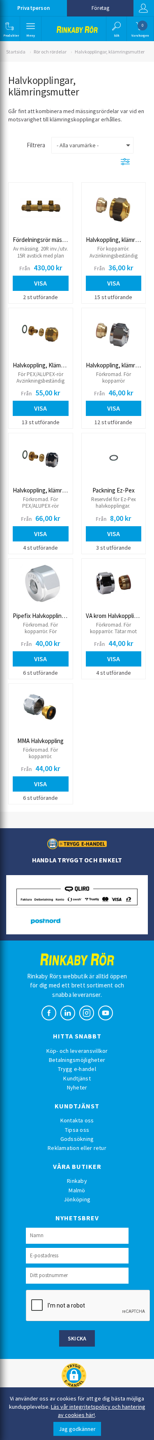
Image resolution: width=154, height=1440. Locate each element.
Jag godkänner (77, 1429)
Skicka (77, 1338)
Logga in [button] (143, 8)
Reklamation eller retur (77, 1148)
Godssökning (77, 1139)
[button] (9, 28)
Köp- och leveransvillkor (77, 1050)
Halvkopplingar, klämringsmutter (110, 52)
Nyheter (77, 1087)
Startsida (15, 52)
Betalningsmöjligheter (77, 1060)
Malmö (77, 1190)
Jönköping (77, 1199)
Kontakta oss (77, 1120)
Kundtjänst (77, 1078)
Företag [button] (100, 8)
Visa (40, 283)
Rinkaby (77, 1181)
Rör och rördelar (50, 52)
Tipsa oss (77, 1129)
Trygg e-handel (77, 1069)
